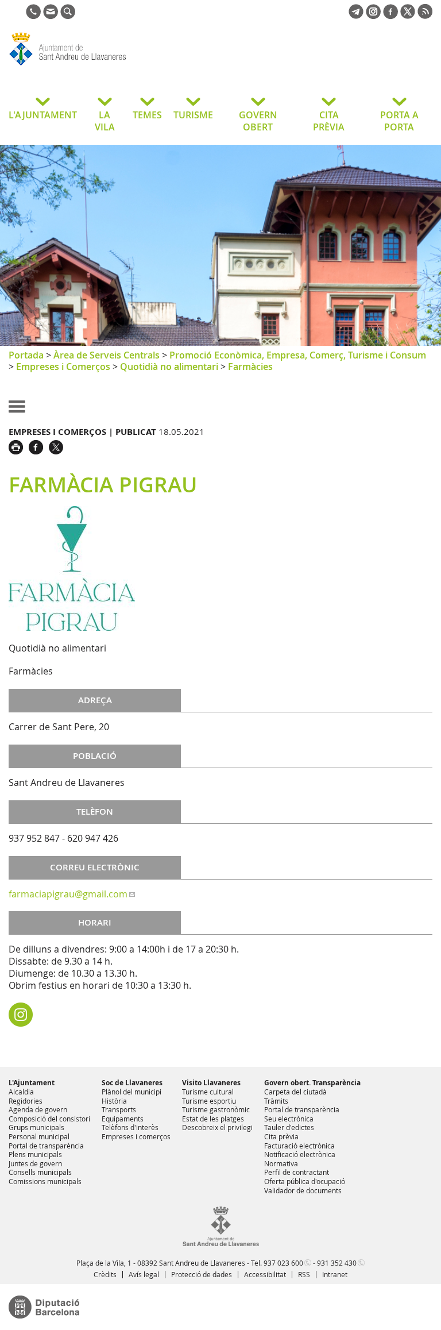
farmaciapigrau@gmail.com (68, 894)
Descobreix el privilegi (217, 1127)
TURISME (193, 115)
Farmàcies (250, 366)
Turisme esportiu (209, 1100)
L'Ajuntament (32, 1083)
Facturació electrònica (299, 1145)
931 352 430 (337, 1262)
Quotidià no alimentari (169, 366)
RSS (304, 1274)
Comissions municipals (45, 1181)
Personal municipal (39, 1136)
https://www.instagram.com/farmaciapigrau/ (21, 1015)
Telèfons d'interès (130, 1127)
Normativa (281, 1163)
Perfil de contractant (296, 1172)
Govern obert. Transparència (312, 1083)
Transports (119, 1109)
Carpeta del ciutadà (295, 1091)
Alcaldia (21, 1091)
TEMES (147, 115)
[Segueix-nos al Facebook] (390, 15)
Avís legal (144, 1274)
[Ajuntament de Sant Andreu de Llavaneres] (221, 1244)
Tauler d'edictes (289, 1127)
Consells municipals (40, 1172)
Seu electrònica (289, 1118)
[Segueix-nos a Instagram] (373, 15)
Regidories (25, 1100)
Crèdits (105, 1274)
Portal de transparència (46, 1145)
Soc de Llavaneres (132, 1083)
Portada (26, 355)
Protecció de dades (201, 1274)
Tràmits (276, 1100)
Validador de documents (303, 1190)
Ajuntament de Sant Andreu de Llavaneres (100, 65)
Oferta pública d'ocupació (304, 1181)
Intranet (334, 1274)
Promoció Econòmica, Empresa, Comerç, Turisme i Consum (297, 355)
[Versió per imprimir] (19, 446)
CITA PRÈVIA (329, 121)
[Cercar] (67, 15)
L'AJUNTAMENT (43, 115)
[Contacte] (50, 15)
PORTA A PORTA (399, 121)
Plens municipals (35, 1154)
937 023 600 (283, 1262)
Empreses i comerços (136, 1136)
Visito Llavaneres (211, 1083)
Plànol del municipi (131, 1091)
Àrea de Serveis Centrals (106, 355)
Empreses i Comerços (63, 366)
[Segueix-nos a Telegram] (356, 15)
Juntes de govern (35, 1163)
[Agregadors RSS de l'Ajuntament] (424, 15)
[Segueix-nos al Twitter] (407, 15)
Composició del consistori (49, 1118)
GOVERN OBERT (258, 121)
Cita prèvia (281, 1136)
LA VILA (105, 121)
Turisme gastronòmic (216, 1109)
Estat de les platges (213, 1118)
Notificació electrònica (299, 1154)
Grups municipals (36, 1127)
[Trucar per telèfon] (33, 15)
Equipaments (123, 1118)
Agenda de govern (38, 1109)
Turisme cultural (208, 1091)
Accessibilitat (265, 1274)
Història (114, 1100)
